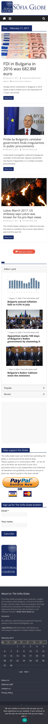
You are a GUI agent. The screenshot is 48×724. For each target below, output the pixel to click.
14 (11, 656)
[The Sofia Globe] (4, 18)
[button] (24, 269)
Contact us (5, 688)
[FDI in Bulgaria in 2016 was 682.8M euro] (24, 34)
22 (18, 660)
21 (11, 660)
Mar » (26, 671)
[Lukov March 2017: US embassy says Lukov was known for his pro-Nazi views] (24, 179)
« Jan (21, 671)
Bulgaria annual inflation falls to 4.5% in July (22, 303)
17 (30, 656)
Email (5, 510)
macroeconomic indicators (21, 81)
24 (30, 660)
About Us (5, 680)
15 (18, 656)
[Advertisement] (24, 423)
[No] (45, 714)
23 (24, 660)
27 (5, 665)
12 (43, 651)
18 (37, 656)
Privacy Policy (7, 692)
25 (37, 660)
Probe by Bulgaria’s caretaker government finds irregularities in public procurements (23, 142)
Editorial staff (7, 684)
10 (30, 651)
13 (5, 656)
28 (11, 665)
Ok (25, 720)
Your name (7, 521)
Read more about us (25, 611)
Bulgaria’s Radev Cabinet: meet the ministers (22, 374)
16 (24, 656)
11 (37, 651)
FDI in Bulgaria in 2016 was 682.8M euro (19, 68)
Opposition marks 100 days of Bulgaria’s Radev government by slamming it (23, 338)
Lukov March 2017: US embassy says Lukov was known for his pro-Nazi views (22, 213)
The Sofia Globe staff (29, 149)
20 (5, 660)
